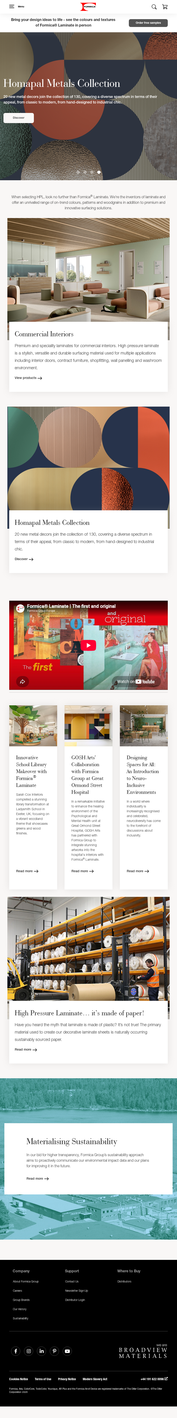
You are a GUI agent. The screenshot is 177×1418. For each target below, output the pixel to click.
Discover (18, 120)
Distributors (124, 1281)
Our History (20, 1309)
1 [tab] (78, 172)
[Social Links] (15, 1351)
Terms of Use (43, 1379)
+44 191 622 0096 (153, 1379)
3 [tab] (92, 172)
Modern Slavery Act (95, 1379)
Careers (17, 1290)
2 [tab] (85, 172)
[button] (165, 7)
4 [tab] (99, 172)
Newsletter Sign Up (76, 1290)
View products (25, 378)
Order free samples (148, 23)
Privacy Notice (67, 1379)
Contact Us (72, 1281)
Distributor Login (75, 1300)
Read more (24, 871)
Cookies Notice (18, 1379)
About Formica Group (26, 1281)
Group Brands (21, 1300)
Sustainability (20, 1318)
